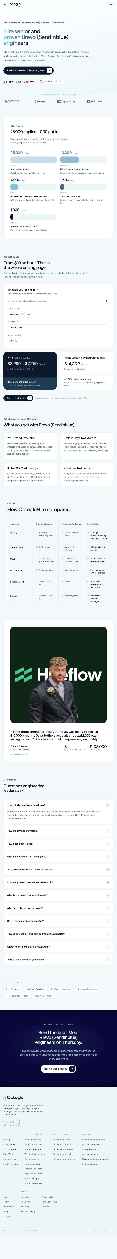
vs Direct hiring (28, 1211)
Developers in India (61, 1139)
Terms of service (49, 1201)
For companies (10, 1149)
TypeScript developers (35, 1154)
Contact (7, 1216)
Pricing (6, 1139)
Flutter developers (33, 1183)
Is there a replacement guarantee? (25, 959)
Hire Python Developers (61, 989)
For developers (10, 1164)
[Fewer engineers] (97, 301)
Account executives (91, 1144)
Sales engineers (89, 1164)
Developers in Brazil (62, 1144)
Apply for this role (13, 989)
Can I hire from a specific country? (25, 921)
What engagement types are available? (28, 946)
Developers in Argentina (64, 1159)
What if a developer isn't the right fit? (27, 856)
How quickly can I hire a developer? (26, 805)
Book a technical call (55, 1068)
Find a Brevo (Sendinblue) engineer (25, 70)
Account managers (91, 1154)
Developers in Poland (63, 1149)
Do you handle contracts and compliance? (30, 869)
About (6, 1197)
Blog (5, 1211)
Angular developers (34, 1173)
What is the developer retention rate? (27, 895)
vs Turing (25, 1206)
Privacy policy (48, 1197)
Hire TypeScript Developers (17, 996)
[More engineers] (106, 301)
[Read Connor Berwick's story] (17, 754)
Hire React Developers (36, 989)
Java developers (32, 1164)
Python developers (33, 1144)
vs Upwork (26, 1201)
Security (45, 1206)
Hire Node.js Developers (87, 989)
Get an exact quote (16, 398)
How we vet (8, 1206)
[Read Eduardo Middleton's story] (22, 754)
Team (6, 1201)
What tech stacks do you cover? (25, 908)
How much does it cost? (20, 843)
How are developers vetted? (22, 830)
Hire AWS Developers (43, 996)
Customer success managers (95, 1159)
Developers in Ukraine (63, 1154)
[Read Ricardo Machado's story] (26, 754)
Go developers (32, 1159)
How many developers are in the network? (30, 882)
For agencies (9, 1159)
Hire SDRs (8, 1154)
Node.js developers (33, 1149)
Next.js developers (33, 1168)
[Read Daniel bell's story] (11, 754)
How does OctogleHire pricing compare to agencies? (35, 933)
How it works (9, 1144)
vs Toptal (25, 1197)
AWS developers (32, 1178)
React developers (33, 1139)
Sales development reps (93, 1139)
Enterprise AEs (89, 1149)
